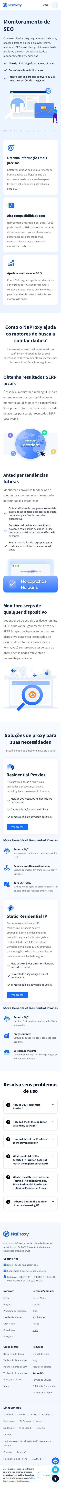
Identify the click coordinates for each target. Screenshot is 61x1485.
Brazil (35, 1311)
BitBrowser (25, 1421)
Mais (35, 1330)
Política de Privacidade (44, 1386)
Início (6, 1298)
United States (39, 1298)
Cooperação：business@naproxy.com (26, 1271)
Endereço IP (9, 1323)
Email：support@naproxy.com (22, 1265)
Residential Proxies (12, 1317)
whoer (39, 1421)
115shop (36, 1459)
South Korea (39, 1317)
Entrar (46, 5)
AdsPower (8, 1414)
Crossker (7, 1452)
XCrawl (33, 1414)
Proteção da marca (12, 1379)
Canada (36, 1304)
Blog (35, 1360)
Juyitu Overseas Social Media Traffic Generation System (27, 1443)
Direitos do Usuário (42, 1392)
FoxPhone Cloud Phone (15, 1459)
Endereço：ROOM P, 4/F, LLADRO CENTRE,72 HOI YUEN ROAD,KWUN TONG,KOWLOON (31, 1278)
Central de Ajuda (41, 1354)
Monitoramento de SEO (15, 1367)
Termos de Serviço (42, 1380)
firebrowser (9, 1421)
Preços (6, 1304)
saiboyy (46, 1414)
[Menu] (55, 5)
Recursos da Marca (42, 1367)
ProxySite (8, 1336)
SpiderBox (8, 1428)
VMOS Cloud (25, 1428)
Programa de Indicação (15, 1311)
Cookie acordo (23, 1481)
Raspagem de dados (13, 1354)
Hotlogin (40, 1428)
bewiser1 (21, 1452)
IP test (22, 1414)
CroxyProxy (9, 1330)
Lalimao (7, 1434)
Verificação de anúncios (15, 1360)
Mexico (36, 1323)
